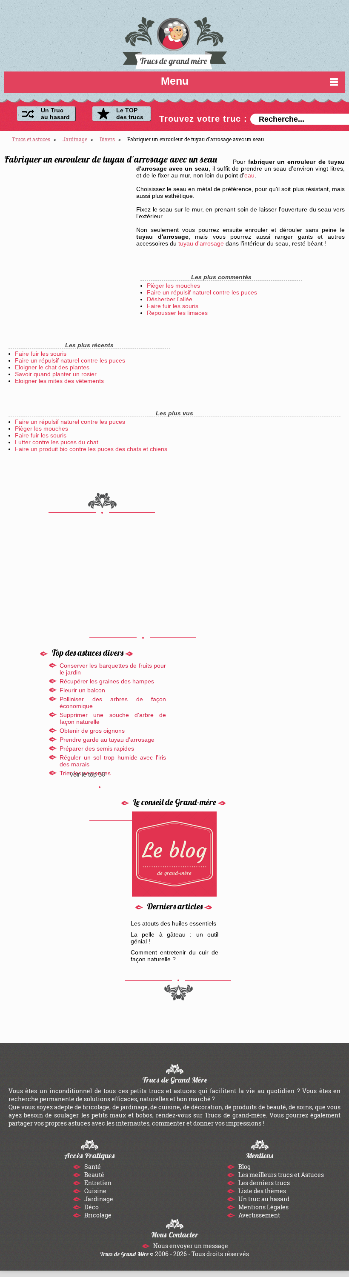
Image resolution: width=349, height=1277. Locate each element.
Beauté (93, 1175)
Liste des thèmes (261, 1191)
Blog (244, 1167)
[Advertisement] (68, 222)
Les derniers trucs (263, 1183)
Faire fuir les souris (172, 306)
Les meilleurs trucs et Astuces (280, 1175)
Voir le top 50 (87, 774)
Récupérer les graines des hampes (107, 681)
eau (249, 175)
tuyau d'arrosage (201, 243)
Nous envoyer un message (190, 1246)
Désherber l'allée (169, 299)
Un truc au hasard (263, 1199)
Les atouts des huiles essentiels (173, 923)
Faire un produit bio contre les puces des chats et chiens (91, 449)
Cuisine (94, 1191)
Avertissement (258, 1215)
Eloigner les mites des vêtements (59, 380)
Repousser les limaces (177, 312)
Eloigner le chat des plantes (52, 367)
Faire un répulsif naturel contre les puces (202, 292)
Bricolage (97, 1215)
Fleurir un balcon (82, 690)
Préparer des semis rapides (97, 748)
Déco (91, 1207)
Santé (92, 1167)
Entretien (97, 1183)
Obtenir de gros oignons (92, 730)
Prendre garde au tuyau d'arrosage (107, 739)
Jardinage (98, 1199)
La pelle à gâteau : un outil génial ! (175, 938)
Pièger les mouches (173, 285)
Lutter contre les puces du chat (56, 442)
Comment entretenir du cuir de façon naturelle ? (175, 956)
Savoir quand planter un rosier (56, 374)
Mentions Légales (263, 1207)
